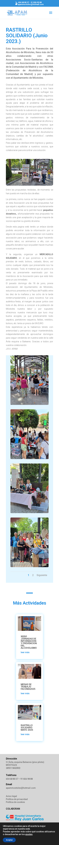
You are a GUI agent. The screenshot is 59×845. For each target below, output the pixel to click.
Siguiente (42, 575)
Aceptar (9, 840)
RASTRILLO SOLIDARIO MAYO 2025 (27, 727)
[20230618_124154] (29, 566)
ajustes (29, 834)
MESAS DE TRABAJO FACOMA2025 (28, 686)
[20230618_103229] (29, 458)
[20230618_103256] (29, 404)
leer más (25, 652)
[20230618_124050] (29, 512)
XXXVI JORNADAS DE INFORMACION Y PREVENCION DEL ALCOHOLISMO (29, 642)
